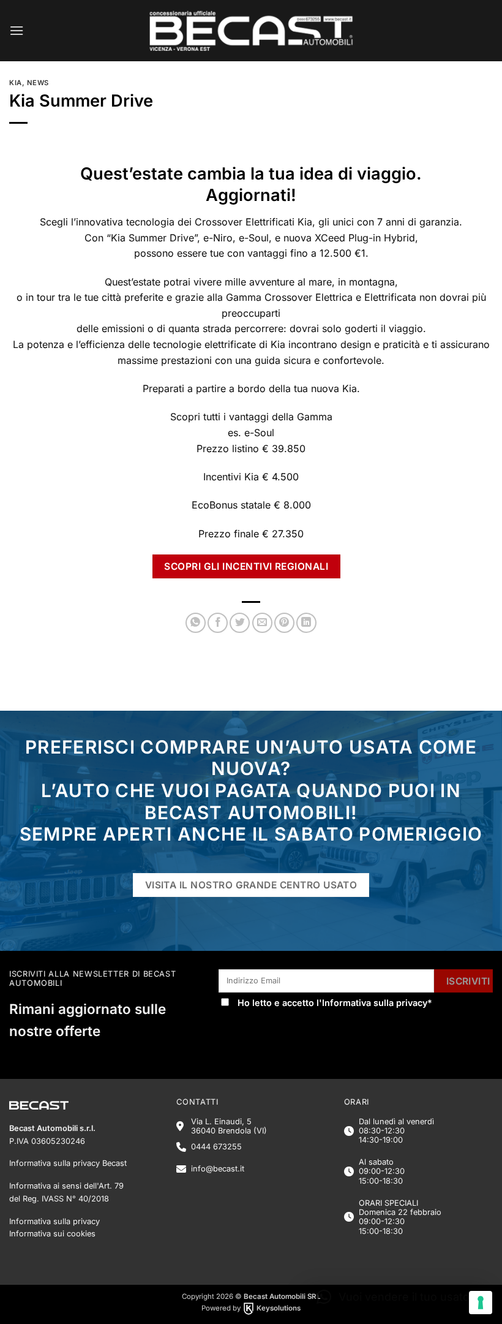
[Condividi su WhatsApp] (195, 623)
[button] (16, 30)
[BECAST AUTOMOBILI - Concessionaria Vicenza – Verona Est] (251, 30)
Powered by (251, 1308)
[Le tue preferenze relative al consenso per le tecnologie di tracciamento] (480, 1302)
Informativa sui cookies (52, 1233)
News (38, 82)
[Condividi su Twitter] (240, 623)
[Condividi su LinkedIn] (306, 623)
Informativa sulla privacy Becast (68, 1163)
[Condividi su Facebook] (218, 623)
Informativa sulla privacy (374, 1002)
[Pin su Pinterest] (284, 623)
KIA (15, 82)
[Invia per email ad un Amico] (262, 623)
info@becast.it (217, 1168)
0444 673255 (216, 1146)
